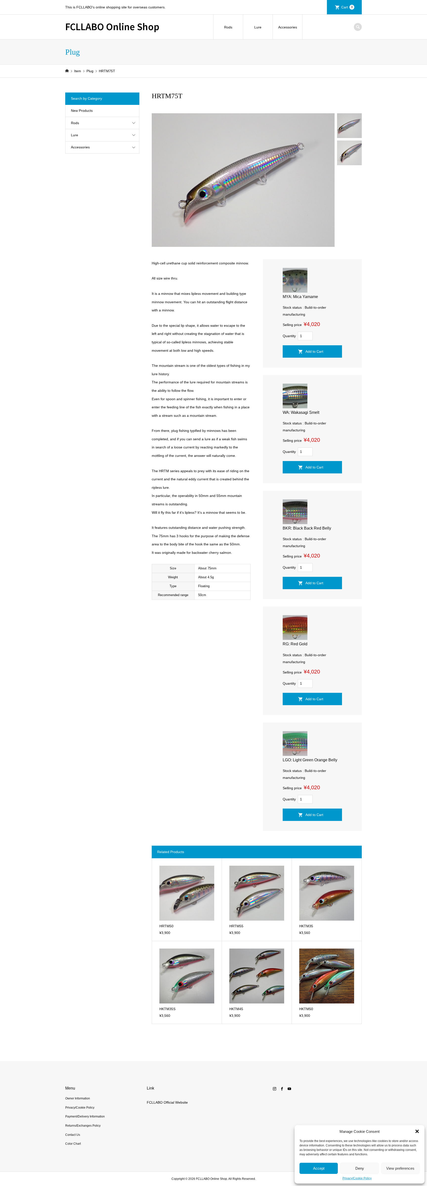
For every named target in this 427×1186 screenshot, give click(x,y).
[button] (417, 1131)
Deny (359, 1168)
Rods (228, 27)
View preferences (400, 1168)
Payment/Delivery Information (85, 1116)
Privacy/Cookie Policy (357, 1178)
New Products (82, 111)
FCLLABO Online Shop (112, 26)
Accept (318, 1168)
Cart (347, 7)
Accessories (287, 27)
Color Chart (73, 1143)
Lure (257, 27)
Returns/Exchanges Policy (83, 1125)
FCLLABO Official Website (167, 1102)
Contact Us (72, 1135)
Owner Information (77, 1098)
